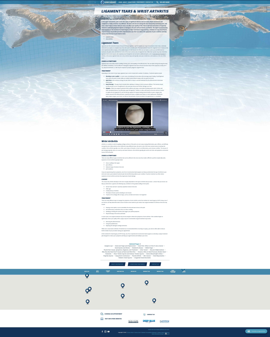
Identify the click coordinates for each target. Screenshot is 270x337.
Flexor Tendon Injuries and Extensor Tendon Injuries (129, 254)
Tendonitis (108, 254)
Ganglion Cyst (108, 246)
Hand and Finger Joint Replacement (125, 246)
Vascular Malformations (157, 250)
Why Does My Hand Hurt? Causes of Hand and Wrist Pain (118, 252)
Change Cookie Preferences (163, 332)
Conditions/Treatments (137, 264)
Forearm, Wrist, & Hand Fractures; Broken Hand (152, 252)
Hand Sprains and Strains (122, 248)
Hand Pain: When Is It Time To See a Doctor (150, 246)
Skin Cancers (147, 256)
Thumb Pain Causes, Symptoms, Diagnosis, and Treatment (121, 250)
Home (120, 2)
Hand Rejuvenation (158, 256)
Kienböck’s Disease (137, 248)
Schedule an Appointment (113, 314)
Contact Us (149, 2)
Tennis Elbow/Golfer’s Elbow (154, 254)
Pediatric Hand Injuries (125, 258)
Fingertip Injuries (108, 256)
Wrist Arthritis (109, 39)
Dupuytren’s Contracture (122, 256)
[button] (154, 301)
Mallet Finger (149, 248)
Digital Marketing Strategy (157, 334)
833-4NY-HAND (164, 2)
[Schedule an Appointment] (256, 332)
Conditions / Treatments (136, 2)
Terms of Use (137, 332)
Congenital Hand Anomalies (142, 258)
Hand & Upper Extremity (118, 15)
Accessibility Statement (151, 332)
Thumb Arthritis (136, 256)
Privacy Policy (130, 332)
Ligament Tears (109, 36)
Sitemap (143, 332)
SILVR (168, 334)
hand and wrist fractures (159, 54)
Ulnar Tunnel (144, 250)
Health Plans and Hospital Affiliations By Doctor (158, 329)
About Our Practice (117, 264)
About (125, 2)
